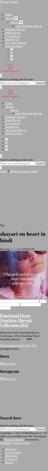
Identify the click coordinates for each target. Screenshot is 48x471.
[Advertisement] (24, 198)
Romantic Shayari (15, 29)
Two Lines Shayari (15, 42)
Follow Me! (9, 363)
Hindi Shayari (13, 32)
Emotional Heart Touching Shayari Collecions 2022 (16, 320)
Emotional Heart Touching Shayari (19, 301)
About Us (10, 449)
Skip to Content (9, 1)
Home (8, 14)
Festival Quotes (14, 46)
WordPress (6, 442)
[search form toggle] (1, 76)
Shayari (9, 18)
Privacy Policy (22, 442)
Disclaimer (11, 455)
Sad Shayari (12, 39)
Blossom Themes (14, 439)
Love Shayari (12, 36)
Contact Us (11, 459)
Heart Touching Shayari (28, 26)
